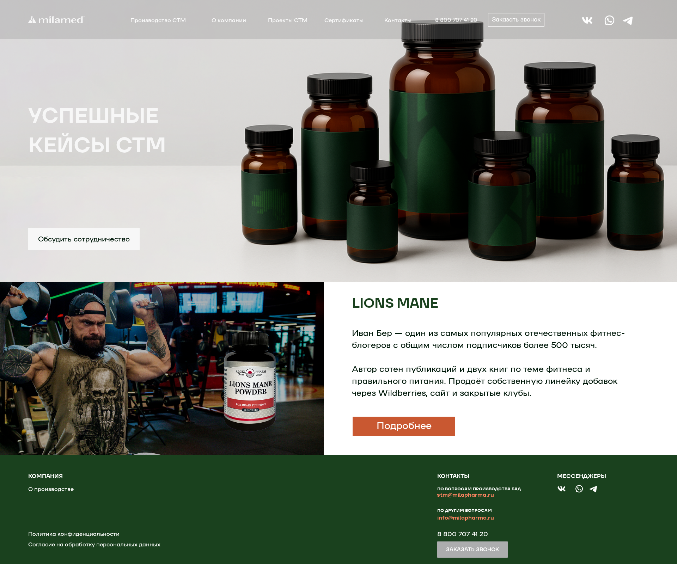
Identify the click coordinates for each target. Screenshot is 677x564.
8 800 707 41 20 (456, 20)
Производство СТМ (158, 20)
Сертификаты (344, 20)
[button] (516, 20)
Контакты (397, 20)
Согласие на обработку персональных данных (94, 544)
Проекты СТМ (287, 20)
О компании (229, 20)
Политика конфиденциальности (74, 534)
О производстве (51, 489)
